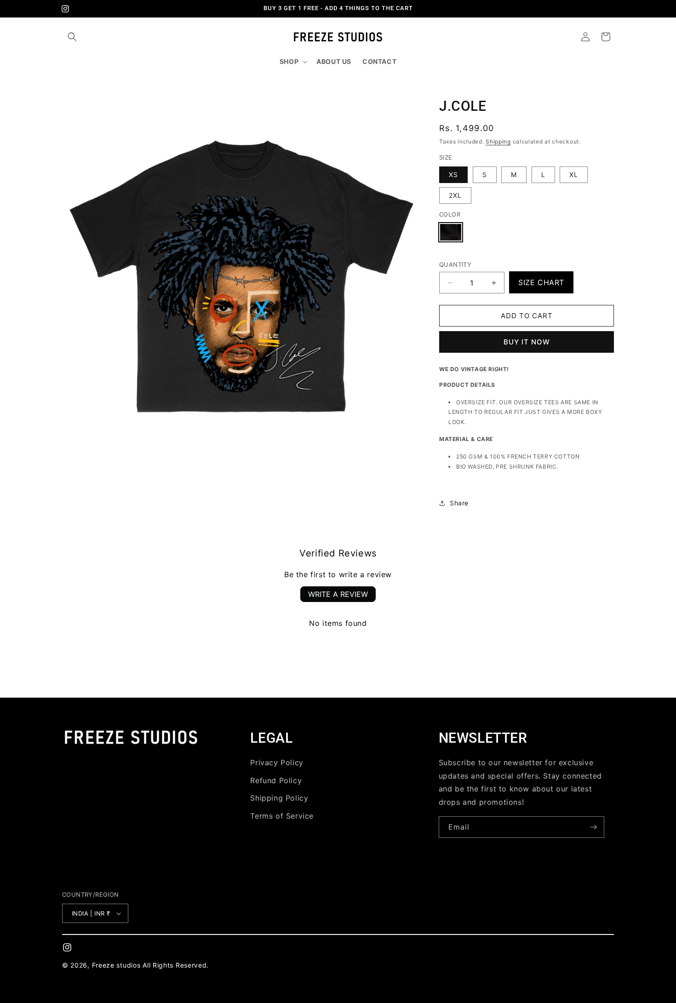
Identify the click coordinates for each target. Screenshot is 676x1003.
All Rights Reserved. (176, 965)
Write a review (338, 594)
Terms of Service (282, 815)
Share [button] (459, 503)
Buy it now (527, 342)
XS (453, 174)
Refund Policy (276, 780)
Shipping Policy (279, 797)
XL (573, 174)
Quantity (455, 264)
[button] (72, 37)
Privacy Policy (276, 762)
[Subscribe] (594, 827)
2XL (455, 195)
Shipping (498, 141)
